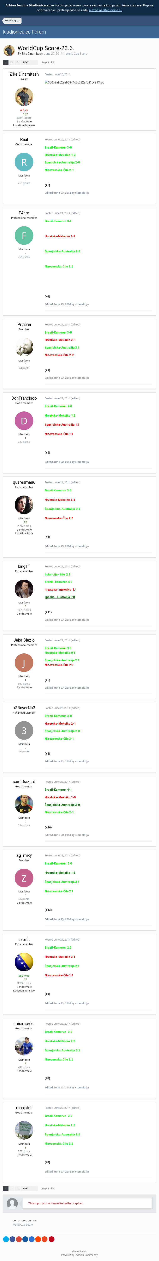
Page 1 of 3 (48, 62)
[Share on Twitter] (6, 1239)
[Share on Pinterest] (51, 1239)
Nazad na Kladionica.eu (105, 10)
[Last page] (34, 62)
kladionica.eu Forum (24, 32)
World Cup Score (76, 53)
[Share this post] (152, 74)
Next (26, 62)
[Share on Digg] (25, 1239)
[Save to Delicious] (32, 1239)
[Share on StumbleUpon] (44, 1239)
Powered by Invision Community (79, 1255)
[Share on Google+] (19, 1239)
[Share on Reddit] (38, 1239)
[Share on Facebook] (12, 1239)
